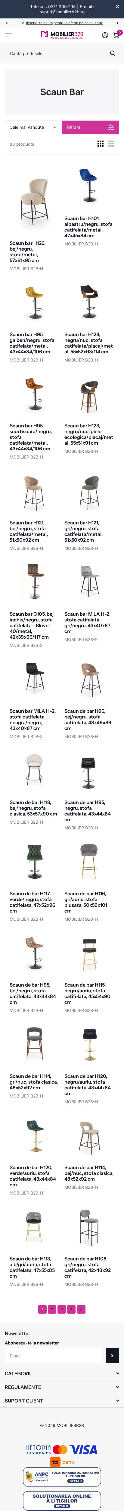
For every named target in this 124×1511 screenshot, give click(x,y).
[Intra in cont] (105, 35)
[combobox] (62, 53)
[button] (6, 23)
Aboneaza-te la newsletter (32, 1342)
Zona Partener (8, 35)
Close (117, 6)
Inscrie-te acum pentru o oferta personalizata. (64, 23)
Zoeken (112, 53)
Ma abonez (112, 1355)
